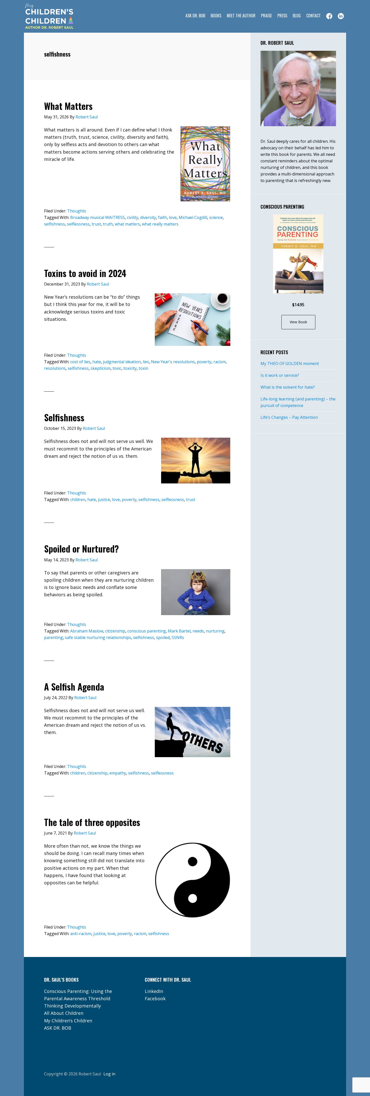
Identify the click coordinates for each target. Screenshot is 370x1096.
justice (104, 499)
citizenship (115, 631)
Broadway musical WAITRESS (97, 217)
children (77, 499)
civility (132, 217)
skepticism (100, 368)
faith (162, 217)
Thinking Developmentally (72, 1006)
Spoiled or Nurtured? (81, 548)
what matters (127, 224)
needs (198, 631)
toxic (117, 368)
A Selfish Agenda (74, 686)
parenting (53, 637)
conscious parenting (146, 631)
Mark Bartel (179, 631)
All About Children (63, 1013)
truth (108, 224)
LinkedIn (154, 991)
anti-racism (80, 933)
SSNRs (178, 637)
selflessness (78, 224)
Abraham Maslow (86, 631)
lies (146, 361)
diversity (148, 217)
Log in (109, 1074)
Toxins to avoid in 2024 (85, 273)
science (216, 217)
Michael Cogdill (193, 217)
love (173, 217)
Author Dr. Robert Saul (64, 16)
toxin (143, 368)
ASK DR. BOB (57, 1028)
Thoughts (76, 211)
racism (219, 361)
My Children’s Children (68, 1021)
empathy (117, 773)
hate (96, 361)
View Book (298, 321)
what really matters (160, 224)
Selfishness (64, 417)
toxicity (130, 368)
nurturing (215, 631)
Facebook (155, 998)
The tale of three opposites (92, 822)
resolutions (55, 368)
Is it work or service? (280, 375)
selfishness (54, 224)
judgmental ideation (122, 361)
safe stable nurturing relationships (98, 637)
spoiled (163, 637)
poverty (204, 361)
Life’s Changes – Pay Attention (289, 417)
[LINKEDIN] (341, 16)
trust (96, 224)
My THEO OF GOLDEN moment (290, 363)
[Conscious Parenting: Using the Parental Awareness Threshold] (298, 254)
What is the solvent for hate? (288, 387)
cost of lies (80, 361)
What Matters (68, 105)
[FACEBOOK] (329, 16)
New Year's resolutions (173, 361)
